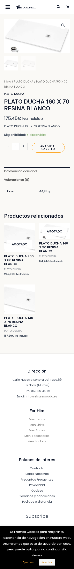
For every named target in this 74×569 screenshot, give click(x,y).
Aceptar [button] (46, 562)
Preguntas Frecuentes (37, 480)
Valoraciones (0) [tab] (16, 180)
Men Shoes (37, 430)
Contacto (37, 468)
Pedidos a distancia (37, 502)
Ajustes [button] (28, 562)
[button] (63, 25)
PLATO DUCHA (23, 82)
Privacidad (37, 485)
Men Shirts (37, 425)
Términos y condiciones (37, 496)
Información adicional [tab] (20, 171)
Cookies (37, 491)
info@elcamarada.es (41, 396)
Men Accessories (37, 436)
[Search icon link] (58, 7)
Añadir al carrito (48, 148)
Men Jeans (37, 419)
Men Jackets (37, 441)
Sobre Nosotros (37, 474)
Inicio (7, 82)
